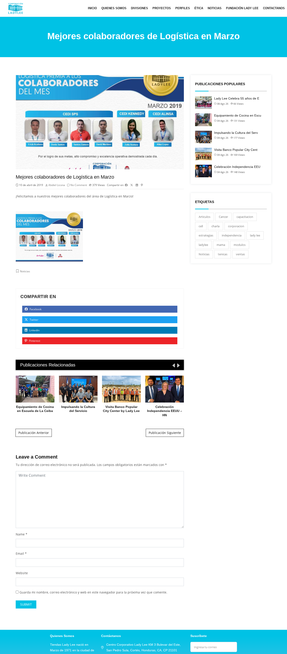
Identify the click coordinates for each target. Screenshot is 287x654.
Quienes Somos (113, 8)
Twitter (33, 320)
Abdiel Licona (56, 185)
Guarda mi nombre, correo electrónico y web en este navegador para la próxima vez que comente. (93, 592)
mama (221, 245)
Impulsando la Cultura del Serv (236, 132)
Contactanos (274, 8)
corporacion (236, 226)
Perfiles (182, 8)
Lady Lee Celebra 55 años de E (236, 98)
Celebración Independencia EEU (237, 167)
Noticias (215, 8)
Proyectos (161, 8)
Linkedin (33, 330)
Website (22, 573)
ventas (240, 254)
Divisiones (139, 8)
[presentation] (173, 365)
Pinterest (34, 341)
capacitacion (245, 217)
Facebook (35, 309)
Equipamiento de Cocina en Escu (237, 115)
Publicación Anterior (33, 433)
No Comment (78, 185)
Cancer (223, 217)
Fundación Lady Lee (242, 8)
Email (20, 553)
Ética (198, 8)
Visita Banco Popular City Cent (235, 150)
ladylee (203, 245)
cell (201, 226)
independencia (231, 235)
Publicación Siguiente (165, 433)
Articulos (204, 217)
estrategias (206, 235)
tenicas (222, 254)
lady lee (255, 235)
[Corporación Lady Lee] (15, 8)
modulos (240, 245)
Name (20, 534)
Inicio (92, 8)
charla (215, 226)
